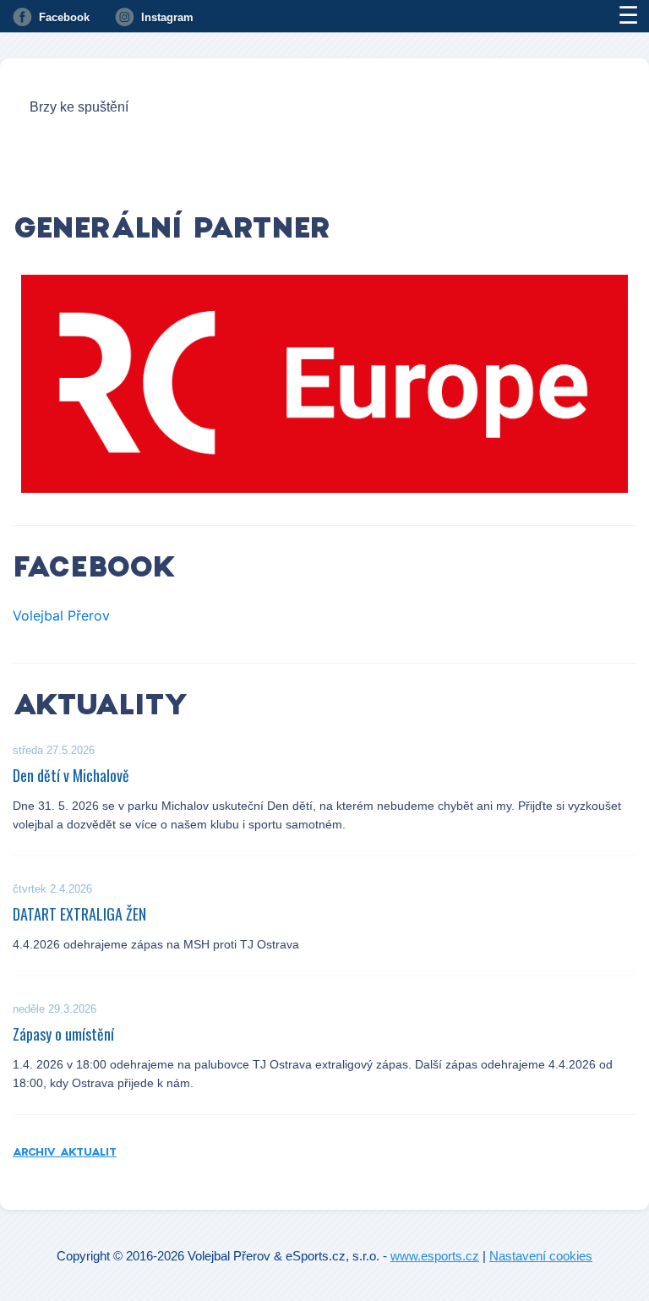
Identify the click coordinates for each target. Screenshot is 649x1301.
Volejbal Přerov (61, 615)
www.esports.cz (434, 1256)
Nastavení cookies (540, 1256)
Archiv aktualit (65, 1151)
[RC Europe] (324, 383)
